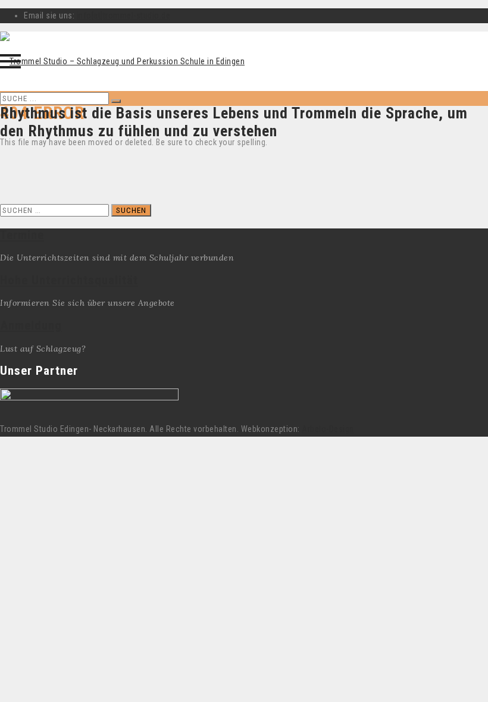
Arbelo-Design (328, 429)
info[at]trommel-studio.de (124, 15)
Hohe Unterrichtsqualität (69, 280)
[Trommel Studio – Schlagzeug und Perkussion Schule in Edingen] (122, 61)
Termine (22, 235)
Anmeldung (31, 325)
